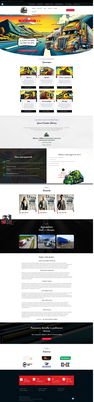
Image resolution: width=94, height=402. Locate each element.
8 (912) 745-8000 (28, 40)
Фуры (28, 101)
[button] (20, 241)
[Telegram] (2, 4)
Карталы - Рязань (23, 388)
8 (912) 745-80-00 (31, 4)
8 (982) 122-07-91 (40, 4)
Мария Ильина (62, 212)
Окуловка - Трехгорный (24, 390)
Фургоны (28, 77)
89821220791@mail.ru (59, 4)
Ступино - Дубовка (41, 390)
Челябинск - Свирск (61, 388)
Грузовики (46, 77)
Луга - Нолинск (60, 390)
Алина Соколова (25, 212)
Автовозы (64, 101)
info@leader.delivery (49, 4)
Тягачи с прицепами (64, 77)
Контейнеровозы (46, 101)
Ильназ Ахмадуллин (44, 212)
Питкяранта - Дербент (42, 388)
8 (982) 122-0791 (27, 43)
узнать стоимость (27, 50)
